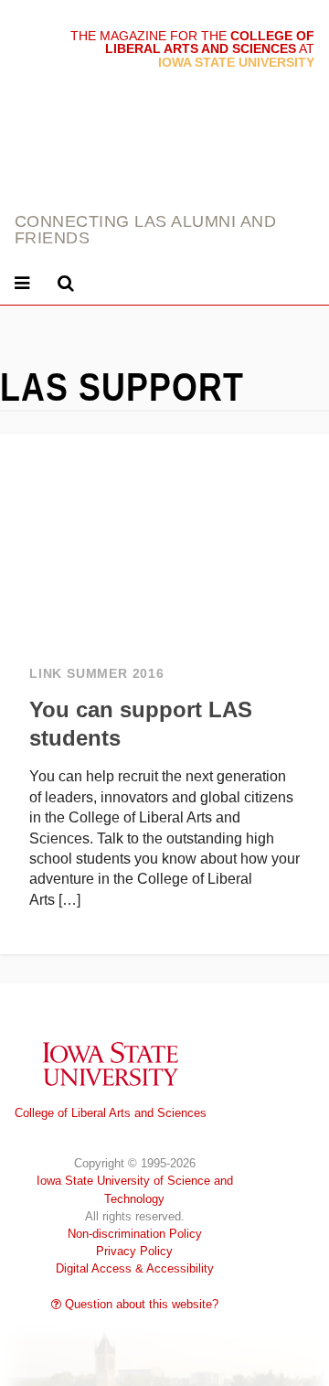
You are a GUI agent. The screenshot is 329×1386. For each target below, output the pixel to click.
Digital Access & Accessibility (135, 1268)
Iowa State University (110, 1063)
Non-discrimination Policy (135, 1234)
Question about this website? (139, 1304)
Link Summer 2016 (96, 674)
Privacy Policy (134, 1251)
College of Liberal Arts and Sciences (111, 1113)
